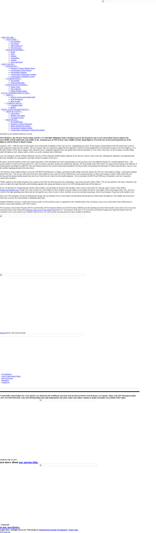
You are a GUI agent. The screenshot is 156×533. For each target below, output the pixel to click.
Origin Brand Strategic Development (53, 530)
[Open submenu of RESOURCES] (18, 120)
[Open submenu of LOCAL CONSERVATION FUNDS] (30, 93)
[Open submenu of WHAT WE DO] (14, 64)
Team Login (73, 530)
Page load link (5, 532)
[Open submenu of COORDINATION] (21, 79)
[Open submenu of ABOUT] (13, 95)
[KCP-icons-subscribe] (68, 465)
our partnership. (28, 462)
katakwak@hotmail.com (9, 190)
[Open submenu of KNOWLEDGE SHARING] (28, 85)
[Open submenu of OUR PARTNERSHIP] (24, 50)
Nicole (2, 333)
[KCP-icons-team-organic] (68, 400)
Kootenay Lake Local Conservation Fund (41, 210)
